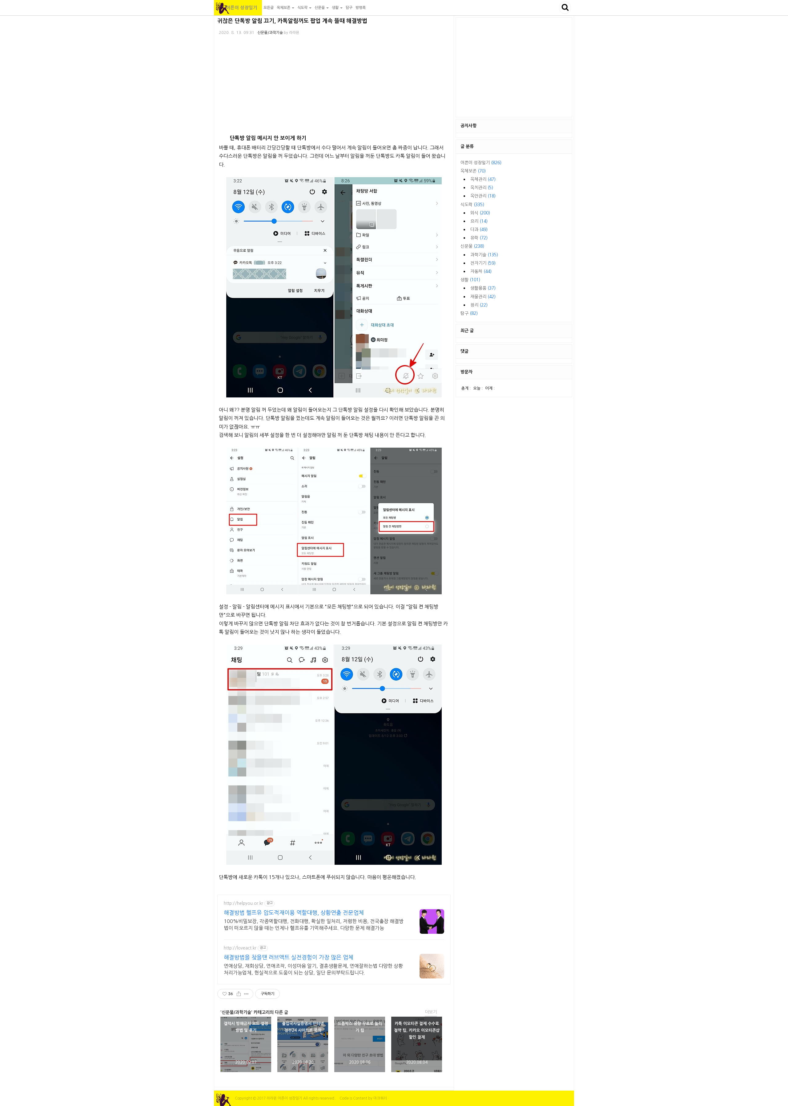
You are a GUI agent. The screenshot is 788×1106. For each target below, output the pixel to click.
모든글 (268, 8)
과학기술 (484, 255)
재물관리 (483, 297)
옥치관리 (481, 187)
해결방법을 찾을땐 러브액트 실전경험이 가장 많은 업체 (288, 957)
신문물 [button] (320, 8)
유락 (479, 238)
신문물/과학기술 (270, 33)
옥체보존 (473, 171)
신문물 (472, 246)
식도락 (472, 204)
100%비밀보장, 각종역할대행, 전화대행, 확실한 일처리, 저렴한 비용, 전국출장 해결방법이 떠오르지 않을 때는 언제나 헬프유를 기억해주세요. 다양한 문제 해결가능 (314, 924)
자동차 (481, 271)
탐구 (349, 8)
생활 (470, 280)
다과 (479, 229)
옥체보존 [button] (284, 8)
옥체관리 (483, 179)
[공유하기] (239, 993)
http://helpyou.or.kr (243, 903)
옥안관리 (483, 196)
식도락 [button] (302, 8)
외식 (480, 213)
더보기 (431, 1012)
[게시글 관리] (246, 993)
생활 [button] (336, 8)
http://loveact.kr (240, 948)
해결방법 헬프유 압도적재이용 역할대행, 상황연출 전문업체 (294, 913)
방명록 (361, 8)
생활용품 (483, 288)
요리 (479, 221)
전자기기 (483, 263)
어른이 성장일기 (238, 8)
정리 (479, 305)
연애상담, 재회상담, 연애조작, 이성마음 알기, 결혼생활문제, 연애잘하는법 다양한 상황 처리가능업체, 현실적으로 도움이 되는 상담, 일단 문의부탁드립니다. (313, 969)
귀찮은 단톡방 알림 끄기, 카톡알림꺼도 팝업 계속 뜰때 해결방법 (292, 21)
